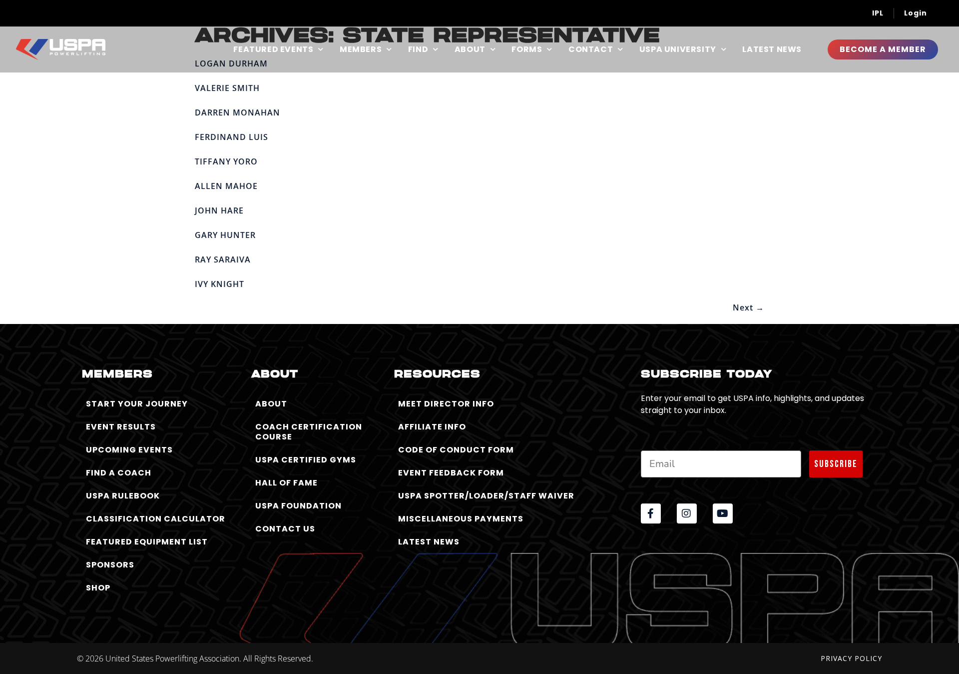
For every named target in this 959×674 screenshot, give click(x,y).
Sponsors (110, 564)
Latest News (772, 49)
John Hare (219, 210)
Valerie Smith (227, 88)
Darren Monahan (237, 112)
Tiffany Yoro (226, 161)
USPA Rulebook (123, 496)
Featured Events (273, 49)
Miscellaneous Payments (460, 518)
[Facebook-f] (651, 514)
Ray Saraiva (223, 259)
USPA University (677, 49)
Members (361, 49)
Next (748, 307)
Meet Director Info (446, 404)
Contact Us (285, 528)
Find (418, 49)
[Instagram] (687, 514)
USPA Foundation (298, 506)
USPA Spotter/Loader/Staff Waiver (486, 496)
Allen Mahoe (226, 186)
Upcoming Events (129, 450)
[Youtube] (723, 514)
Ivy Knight (219, 284)
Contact (590, 49)
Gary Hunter (225, 235)
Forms (526, 49)
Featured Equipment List (147, 542)
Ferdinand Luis (231, 137)
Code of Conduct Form (456, 450)
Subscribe (836, 464)
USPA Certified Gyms (305, 460)
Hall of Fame (286, 482)
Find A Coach (118, 472)
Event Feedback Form (451, 472)
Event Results (121, 426)
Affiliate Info (432, 426)
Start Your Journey (137, 404)
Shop (98, 588)
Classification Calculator (155, 518)
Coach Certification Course (308, 431)
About (470, 49)
